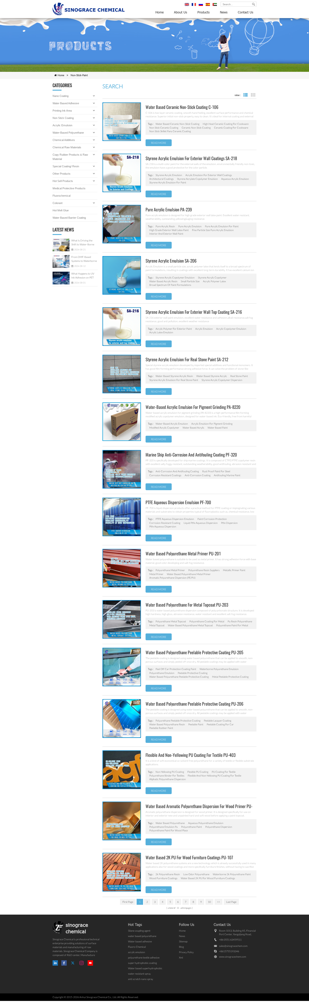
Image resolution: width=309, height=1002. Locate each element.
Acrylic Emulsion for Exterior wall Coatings (208, 175)
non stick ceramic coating (163, 127)
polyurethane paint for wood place (168, 830)
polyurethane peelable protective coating (178, 720)
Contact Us (245, 12)
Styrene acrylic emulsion (169, 175)
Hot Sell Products (63, 180)
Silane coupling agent (139, 930)
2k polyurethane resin (168, 874)
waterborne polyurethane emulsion (219, 669)
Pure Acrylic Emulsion (190, 226)
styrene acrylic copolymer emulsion (175, 277)
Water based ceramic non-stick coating (177, 123)
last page (231, 901)
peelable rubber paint (161, 727)
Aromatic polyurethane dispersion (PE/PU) (172, 577)
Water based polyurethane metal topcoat (190, 625)
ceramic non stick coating (196, 127)
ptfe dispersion (229, 522)
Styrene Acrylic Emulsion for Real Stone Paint (173, 379)
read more (158, 142)
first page (127, 901)
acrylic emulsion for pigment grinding (211, 423)
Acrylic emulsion (62, 125)
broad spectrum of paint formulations (170, 284)
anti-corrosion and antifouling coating (177, 471)
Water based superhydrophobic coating (145, 968)
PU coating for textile (224, 771)
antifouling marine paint (227, 475)
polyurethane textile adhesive (144, 957)
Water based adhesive (66, 103)
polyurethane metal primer (170, 570)
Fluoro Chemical (137, 946)
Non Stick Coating (63, 117)
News (223, 12)
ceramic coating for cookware (231, 127)
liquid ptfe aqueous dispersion (201, 522)
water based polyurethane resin (167, 724)
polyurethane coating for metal (206, 621)
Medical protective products (69, 188)
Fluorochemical (61, 195)
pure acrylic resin (165, 226)
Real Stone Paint (239, 376)
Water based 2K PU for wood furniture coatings (208, 878)
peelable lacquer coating (217, 720)
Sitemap (183, 941)
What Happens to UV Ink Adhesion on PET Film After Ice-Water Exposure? (82, 276)
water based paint (218, 427)
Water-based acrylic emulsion (172, 423)
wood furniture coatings (163, 878)
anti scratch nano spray (140, 979)
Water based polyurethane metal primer (189, 574)
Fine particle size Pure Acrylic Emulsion (213, 230)
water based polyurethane (170, 823)
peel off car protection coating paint (176, 669)
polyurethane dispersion (218, 826)
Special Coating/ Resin (66, 166)
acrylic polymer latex (214, 281)
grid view (253, 95)
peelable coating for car (220, 724)
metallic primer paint (234, 570)
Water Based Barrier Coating (69, 217)
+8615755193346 (229, 951)
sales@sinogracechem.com (233, 945)
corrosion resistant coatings (165, 475)
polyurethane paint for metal (232, 625)
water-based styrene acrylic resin (174, 376)
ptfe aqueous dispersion (162, 526)
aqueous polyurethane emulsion (205, 823)
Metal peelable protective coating (230, 676)
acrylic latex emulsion (161, 332)
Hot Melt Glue (61, 210)
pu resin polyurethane (240, 621)
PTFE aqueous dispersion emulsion (175, 518)
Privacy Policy (186, 952)
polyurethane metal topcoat (171, 621)
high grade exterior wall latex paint (169, 230)
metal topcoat (157, 625)
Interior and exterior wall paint (166, 233)
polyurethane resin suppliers (204, 570)
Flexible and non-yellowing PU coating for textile (214, 775)
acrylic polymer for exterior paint (174, 328)
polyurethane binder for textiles (166, 775)
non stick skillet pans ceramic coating (170, 131)
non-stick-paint (79, 75)
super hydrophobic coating (142, 962)
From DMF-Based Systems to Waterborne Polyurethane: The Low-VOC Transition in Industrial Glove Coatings (84, 259)
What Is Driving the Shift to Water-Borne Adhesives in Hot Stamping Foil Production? (82, 242)
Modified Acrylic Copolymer (164, 427)
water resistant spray (139, 973)
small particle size (190, 281)
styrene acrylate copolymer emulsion (197, 178)
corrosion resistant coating (164, 522)
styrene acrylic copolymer (212, 277)
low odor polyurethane (196, 874)
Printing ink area (62, 110)
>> (218, 901)
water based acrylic (193, 427)
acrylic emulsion (204, 328)
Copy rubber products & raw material (70, 156)
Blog (181, 946)
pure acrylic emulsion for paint (222, 226)
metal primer (156, 574)
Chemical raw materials (67, 147)
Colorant (57, 203)
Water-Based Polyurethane (68, 132)
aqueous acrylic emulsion (235, 178)
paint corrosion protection (212, 518)
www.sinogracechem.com (232, 956)
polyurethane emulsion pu (163, 826)
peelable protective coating (192, 672)
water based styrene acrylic (211, 376)
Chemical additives (64, 139)
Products (203, 12)
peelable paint (195, 724)
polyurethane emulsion (161, 672)
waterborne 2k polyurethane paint (232, 874)
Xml (181, 957)
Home (159, 12)
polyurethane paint (191, 826)
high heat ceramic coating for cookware (226, 123)
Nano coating (60, 95)
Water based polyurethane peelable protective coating (179, 676)
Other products (61, 173)
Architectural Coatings (161, 178)
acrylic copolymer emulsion (231, 328)
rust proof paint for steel (216, 471)
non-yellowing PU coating (170, 771)
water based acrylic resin (163, 281)
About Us (180, 12)
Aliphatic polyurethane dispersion (167, 779)
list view (245, 95)
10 (209, 901)
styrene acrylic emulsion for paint (167, 182)
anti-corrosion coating (197, 475)
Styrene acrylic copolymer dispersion (222, 379)
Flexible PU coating (197, 771)
